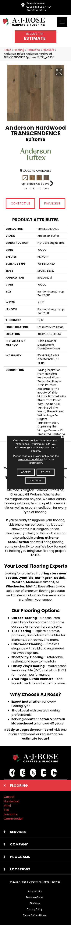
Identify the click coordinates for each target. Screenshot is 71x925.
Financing (52, 203)
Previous (20, 181)
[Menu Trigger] (62, 22)
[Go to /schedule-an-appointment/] (35, 36)
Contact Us (20, 203)
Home (7, 50)
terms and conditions (30, 459)
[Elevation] (46, 177)
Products (48, 50)
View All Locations (36, 10)
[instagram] (33, 773)
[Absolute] (32, 177)
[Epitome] (25, 177)
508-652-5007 (38, 7)
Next (51, 181)
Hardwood (33, 50)
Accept (25, 472)
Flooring (19, 50)
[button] (35, 785)
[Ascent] (39, 177)
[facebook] (12, 773)
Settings (35, 480)
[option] (36, 185)
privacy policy (41, 455)
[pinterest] (22, 773)
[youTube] (43, 773)
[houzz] (54, 773)
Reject (45, 472)
